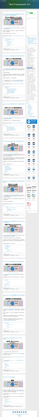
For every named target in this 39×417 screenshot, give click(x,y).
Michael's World (30, 109)
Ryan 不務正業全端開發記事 (32, 116)
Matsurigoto (29, 105)
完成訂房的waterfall (9, 43)
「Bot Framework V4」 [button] (6, 255)
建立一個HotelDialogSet (9, 41)
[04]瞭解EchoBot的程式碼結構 (10, 235)
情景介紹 (6, 363)
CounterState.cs (6, 283)
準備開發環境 (6, 364)
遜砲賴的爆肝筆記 (30, 107)
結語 (5, 94)
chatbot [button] (17, 255)
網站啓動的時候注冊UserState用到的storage (11, 209)
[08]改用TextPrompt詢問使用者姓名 (10, 68)
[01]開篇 (6, 351)
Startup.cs (8, 250)
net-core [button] (20, 406)
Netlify (20, 415)
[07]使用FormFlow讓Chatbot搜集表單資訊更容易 (16, 81)
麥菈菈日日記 (30, 106)
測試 (7, 93)
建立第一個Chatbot (7, 365)
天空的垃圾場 (30, 108)
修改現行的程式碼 (7, 40)
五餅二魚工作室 (30, 114)
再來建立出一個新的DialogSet (11, 90)
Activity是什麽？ (6, 322)
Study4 (29, 104)
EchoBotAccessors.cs (9, 249)
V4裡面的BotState (7, 245)
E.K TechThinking (30, 115)
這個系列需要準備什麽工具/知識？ (8, 401)
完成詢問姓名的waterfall (9, 42)
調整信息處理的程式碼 (9, 210)
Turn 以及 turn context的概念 (10, 324)
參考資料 (6, 403)
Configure (8, 281)
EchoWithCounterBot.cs (9, 251)
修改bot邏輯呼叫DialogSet (10, 92)
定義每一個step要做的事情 (10, 91)
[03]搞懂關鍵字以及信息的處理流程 (10, 274)
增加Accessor (8, 208)
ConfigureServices (9, 282)
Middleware (8, 325)
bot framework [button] (12, 255)
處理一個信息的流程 (7, 323)
